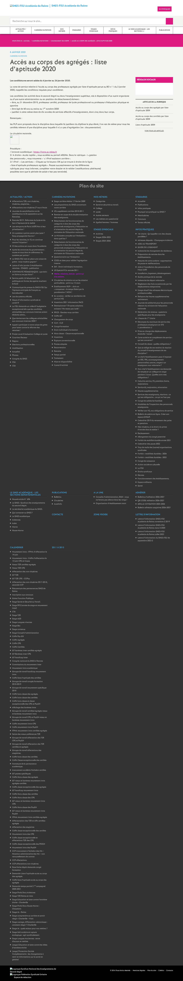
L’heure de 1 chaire (146, 318)
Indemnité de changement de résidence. (155, 251)
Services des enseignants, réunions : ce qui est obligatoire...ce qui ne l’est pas (154, 396)
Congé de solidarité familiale (150, 401)
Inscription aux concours (22, 595)
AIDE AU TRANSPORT (147, 244)
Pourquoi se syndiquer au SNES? (152, 212)
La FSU (141, 468)
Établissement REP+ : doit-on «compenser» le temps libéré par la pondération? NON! (69, 289)
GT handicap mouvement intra (25, 790)
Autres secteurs (102, 215)
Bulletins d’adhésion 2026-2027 (151, 497)
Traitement (58, 358)
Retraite (57, 351)
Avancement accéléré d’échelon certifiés (29, 770)
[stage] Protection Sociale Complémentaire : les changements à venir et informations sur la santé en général (28, 955)
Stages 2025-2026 (103, 241)
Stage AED (16, 618)
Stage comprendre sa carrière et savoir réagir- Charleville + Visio (28, 917)
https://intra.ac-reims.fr (45, 152)
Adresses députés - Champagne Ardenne (155, 240)
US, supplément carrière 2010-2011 (69, 211)
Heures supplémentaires (148, 391)
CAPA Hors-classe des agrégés (25, 777)
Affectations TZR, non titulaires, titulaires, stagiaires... (25, 203)
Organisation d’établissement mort (111, 503)
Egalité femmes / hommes (107, 222)
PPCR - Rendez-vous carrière (66, 312)
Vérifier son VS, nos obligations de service (155, 411)
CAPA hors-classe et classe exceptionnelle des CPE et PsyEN (26, 702)
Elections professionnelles (23, 344)
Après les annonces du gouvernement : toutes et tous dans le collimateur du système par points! (28, 253)
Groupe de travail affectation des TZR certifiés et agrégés (28, 745)
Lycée (98, 212)
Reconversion (60, 347)
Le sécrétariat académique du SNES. (27, 509)
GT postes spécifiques (21, 773)
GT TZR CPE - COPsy (21, 578)
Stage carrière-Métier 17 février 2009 (69, 201)
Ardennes (16, 520)
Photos (15, 355)
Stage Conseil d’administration (25, 633)
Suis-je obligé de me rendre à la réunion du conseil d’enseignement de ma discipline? (154, 350)
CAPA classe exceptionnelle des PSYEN (28, 844)
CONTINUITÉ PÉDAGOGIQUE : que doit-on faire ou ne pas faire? (29, 273)
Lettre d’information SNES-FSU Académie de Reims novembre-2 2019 (154, 520)
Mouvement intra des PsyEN (24, 847)
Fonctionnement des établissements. (153, 478)
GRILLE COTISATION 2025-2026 (151, 504)
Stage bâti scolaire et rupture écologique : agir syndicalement (25, 934)
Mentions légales (139, 970)
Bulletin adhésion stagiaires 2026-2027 (154, 507)
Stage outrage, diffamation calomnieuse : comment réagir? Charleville (29, 923)
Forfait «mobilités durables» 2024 (152, 453)
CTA (14, 611)
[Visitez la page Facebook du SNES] (103, 970)
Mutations (58, 337)
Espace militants (145, 482)
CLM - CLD (58, 323)
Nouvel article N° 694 (21, 499)
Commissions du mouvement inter (26, 664)
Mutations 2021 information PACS (68, 302)
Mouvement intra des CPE (23, 834)
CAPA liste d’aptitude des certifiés (26, 678)
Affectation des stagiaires (23, 827)
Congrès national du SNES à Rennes (27, 661)
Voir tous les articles (154, 131)
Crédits (161, 970)
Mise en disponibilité (63, 362)
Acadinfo (58, 504)
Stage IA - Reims (19, 912)
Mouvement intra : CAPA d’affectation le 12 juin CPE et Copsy (29, 560)
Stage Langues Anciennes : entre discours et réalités (26, 940)
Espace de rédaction (22, 977)
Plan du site (151, 970)
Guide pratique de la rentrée (150, 277)
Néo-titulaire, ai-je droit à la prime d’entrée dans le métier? (152, 428)
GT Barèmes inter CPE (21, 654)
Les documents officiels (22, 296)
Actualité (16, 351)
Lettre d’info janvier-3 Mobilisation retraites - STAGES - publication (27, 267)
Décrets (141, 475)
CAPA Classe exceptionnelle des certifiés (29, 760)
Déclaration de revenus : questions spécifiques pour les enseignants (152, 313)
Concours (142, 219)
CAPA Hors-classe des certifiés (25, 794)
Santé (140, 486)
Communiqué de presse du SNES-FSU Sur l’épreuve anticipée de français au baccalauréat (29, 290)
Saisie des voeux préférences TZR (26, 734)
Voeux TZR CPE (18, 568)
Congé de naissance (146, 461)
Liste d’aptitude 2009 (145, 124)
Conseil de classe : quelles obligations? (154, 344)
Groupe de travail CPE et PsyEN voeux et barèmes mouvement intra (29, 719)
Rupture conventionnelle (64, 340)
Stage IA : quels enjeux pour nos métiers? (29, 928)
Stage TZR (16, 615)
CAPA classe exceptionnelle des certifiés (29, 830)
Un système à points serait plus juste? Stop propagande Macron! (28, 235)
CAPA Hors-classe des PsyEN (24, 807)
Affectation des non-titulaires (25, 571)
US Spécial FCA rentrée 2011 (66, 270)
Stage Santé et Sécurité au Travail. (26, 602)
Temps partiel (59, 354)
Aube (14, 523)
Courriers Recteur (19, 337)
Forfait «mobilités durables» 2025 (152, 457)
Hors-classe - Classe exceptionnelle (69, 333)
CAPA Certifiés (18, 647)
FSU (14, 362)
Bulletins (57, 497)
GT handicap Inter (20, 657)
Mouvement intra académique (24, 668)
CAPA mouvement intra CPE (24, 723)
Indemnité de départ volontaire (151, 280)
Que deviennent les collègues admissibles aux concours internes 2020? (29, 320)
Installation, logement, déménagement (154, 273)
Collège (99, 208)
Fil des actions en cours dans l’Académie (29, 246)
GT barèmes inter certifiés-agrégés (27, 650)
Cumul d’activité (61, 365)
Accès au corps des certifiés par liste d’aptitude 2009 (152, 118)
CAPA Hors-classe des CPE (23, 797)
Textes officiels (144, 222)
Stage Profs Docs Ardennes (23, 892)
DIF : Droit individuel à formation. (68, 267)
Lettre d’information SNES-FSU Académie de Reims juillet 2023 (151, 533)
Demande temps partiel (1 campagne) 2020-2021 (28, 888)
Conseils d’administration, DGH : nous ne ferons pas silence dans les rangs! (112, 498)
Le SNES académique (21, 516)
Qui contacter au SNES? (22, 512)
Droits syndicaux (145, 471)
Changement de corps (63, 319)
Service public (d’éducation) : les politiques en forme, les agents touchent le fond (29, 281)
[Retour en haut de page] (10, 970)
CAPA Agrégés (18, 640)
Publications (143, 205)
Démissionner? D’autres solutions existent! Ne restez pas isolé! (68, 307)
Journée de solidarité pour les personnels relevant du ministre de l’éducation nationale (155, 306)
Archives (99, 234)
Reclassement (143, 433)
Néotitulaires (143, 215)
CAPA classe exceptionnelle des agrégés (29, 787)
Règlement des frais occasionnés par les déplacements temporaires (155, 285)
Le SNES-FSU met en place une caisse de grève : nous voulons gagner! (29, 260)
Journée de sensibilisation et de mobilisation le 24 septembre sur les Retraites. (27, 214)
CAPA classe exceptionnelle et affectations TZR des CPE (25, 839)
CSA (14, 366)
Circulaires (58, 500)
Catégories (100, 201)
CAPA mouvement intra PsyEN (25, 727)
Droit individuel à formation (66, 330)
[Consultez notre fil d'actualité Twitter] (106, 970)
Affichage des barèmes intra (24, 707)
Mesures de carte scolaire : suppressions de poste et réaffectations (155, 262)
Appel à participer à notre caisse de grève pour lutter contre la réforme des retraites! (29, 328)
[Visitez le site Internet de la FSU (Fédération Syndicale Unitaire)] (28, 974)
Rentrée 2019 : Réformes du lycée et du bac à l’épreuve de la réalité (28, 222)
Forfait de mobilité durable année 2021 (154, 440)
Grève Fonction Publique (22, 598)
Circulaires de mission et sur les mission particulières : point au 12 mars (71, 282)
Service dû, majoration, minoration (152, 387)
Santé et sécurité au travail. (107, 205)
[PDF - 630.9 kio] (14, 140)
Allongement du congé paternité (151, 437)
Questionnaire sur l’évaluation (67, 257)
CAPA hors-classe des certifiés (25, 697)
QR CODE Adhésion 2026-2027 (151, 500)
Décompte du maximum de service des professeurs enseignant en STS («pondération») (154, 325)
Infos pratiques (144, 208)
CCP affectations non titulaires (25, 864)
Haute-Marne (17, 530)
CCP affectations (19, 860)
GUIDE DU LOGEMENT (148, 247)
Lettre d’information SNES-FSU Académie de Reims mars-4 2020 (151, 527)
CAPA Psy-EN (18, 636)
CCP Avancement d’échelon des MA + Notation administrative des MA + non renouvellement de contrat (28, 854)
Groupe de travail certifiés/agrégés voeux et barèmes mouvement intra (29, 712)
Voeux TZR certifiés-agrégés (24, 564)
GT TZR (15, 575)
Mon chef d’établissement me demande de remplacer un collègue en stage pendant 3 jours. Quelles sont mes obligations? (154, 373)
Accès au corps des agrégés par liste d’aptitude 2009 (152, 109)
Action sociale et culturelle (149, 464)
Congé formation (61, 326)
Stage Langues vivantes (22, 622)
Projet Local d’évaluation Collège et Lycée (29, 334)
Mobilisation (17, 348)
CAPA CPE (16, 643)
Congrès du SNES (19, 359)
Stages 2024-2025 (103, 237)
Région (15, 341)
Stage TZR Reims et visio (22, 896)
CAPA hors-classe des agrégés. (25, 694)
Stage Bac (16, 625)
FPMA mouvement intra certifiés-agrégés (29, 730)
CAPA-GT (58, 316)
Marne (15, 527)
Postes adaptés (60, 344)
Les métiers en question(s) (107, 219)
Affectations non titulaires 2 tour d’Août (29, 207)
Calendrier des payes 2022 (149, 444)
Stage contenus (18, 629)
